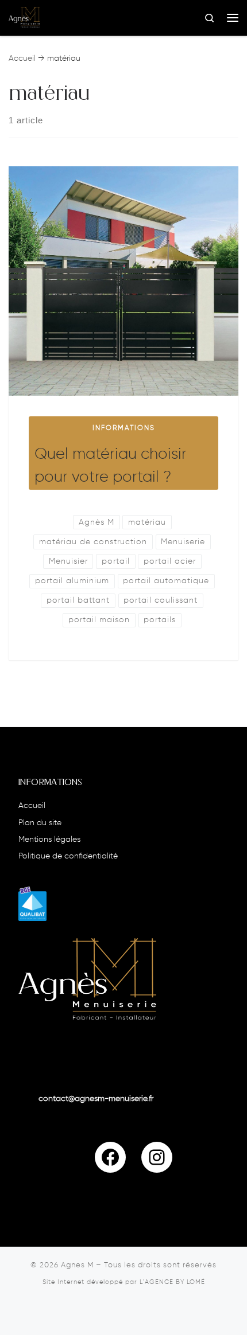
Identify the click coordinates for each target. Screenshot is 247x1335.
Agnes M (77, 1265)
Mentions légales (49, 840)
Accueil (22, 58)
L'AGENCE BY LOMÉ (172, 1282)
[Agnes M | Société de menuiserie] (24, 17)
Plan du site (39, 823)
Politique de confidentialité (68, 856)
